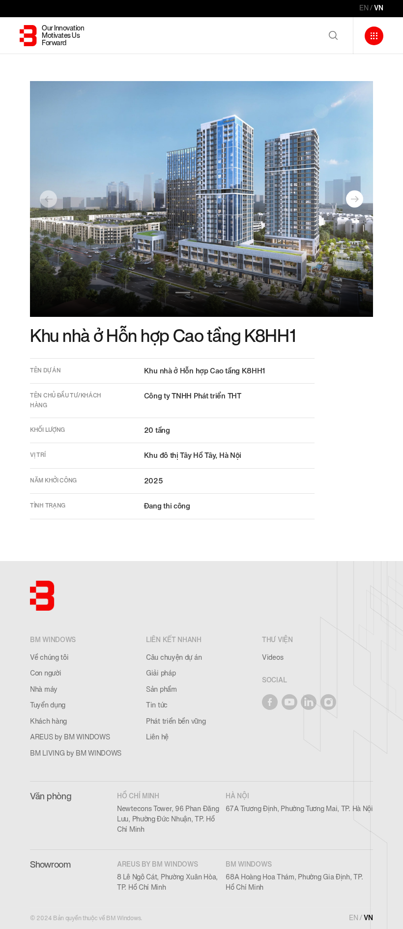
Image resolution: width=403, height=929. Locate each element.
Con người (45, 673)
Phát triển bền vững (175, 721)
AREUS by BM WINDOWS (70, 737)
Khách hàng (48, 721)
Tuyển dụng (47, 705)
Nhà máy (44, 689)
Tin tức (157, 705)
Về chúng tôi (49, 657)
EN (364, 8)
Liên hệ (157, 737)
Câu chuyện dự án (174, 657)
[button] (182, 292)
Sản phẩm (161, 689)
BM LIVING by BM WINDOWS (75, 753)
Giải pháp (160, 673)
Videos (272, 657)
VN (378, 8)
